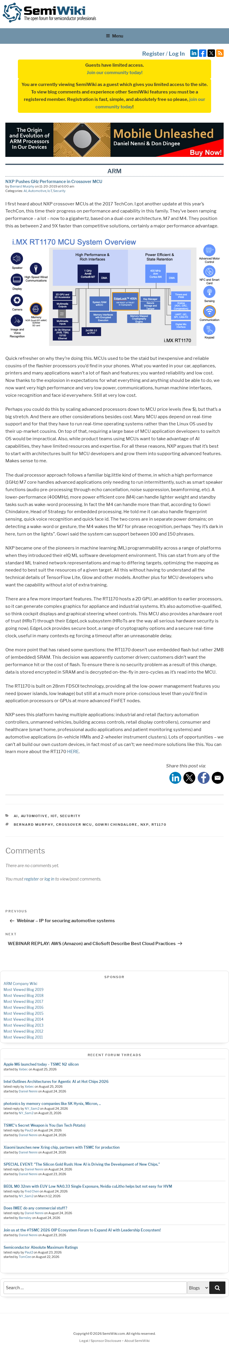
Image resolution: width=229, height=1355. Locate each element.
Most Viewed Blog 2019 (24, 989)
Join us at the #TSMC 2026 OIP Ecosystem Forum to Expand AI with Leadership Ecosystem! (82, 1230)
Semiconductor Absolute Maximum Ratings (41, 1247)
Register (153, 54)
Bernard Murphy (22, 186)
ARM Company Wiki (20, 983)
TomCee (25, 1257)
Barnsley (25, 1218)
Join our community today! (115, 72)
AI (25, 191)
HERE (73, 751)
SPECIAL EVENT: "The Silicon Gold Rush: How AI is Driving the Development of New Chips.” (82, 1164)
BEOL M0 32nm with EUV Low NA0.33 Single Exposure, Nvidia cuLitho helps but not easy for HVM (88, 1186)
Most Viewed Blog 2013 (24, 1025)
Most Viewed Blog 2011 (23, 1037)
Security (59, 191)
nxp (144, 824)
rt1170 (159, 824)
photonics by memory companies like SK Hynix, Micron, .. (52, 1103)
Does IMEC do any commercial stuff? (35, 1208)
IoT (49, 191)
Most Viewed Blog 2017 (23, 1001)
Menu (117, 35)
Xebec (23, 1069)
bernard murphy (33, 824)
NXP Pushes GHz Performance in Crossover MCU (53, 181)
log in (49, 878)
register (31, 878)
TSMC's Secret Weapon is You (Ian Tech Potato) (45, 1125)
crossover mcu (74, 824)
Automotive (37, 191)
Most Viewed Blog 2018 (24, 995)
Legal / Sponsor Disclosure (100, 1341)
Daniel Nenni (28, 1091)
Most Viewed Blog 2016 (24, 1007)
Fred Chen (32, 1191)
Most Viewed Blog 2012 (23, 1031)
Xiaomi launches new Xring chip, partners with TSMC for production (62, 1147)
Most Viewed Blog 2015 (24, 1013)
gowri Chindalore (116, 824)
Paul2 (29, 1130)
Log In (177, 54)
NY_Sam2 (32, 1109)
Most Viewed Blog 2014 (24, 1019)
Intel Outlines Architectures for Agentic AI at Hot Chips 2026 (56, 1081)
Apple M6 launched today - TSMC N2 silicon (41, 1064)
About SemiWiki (137, 1341)
